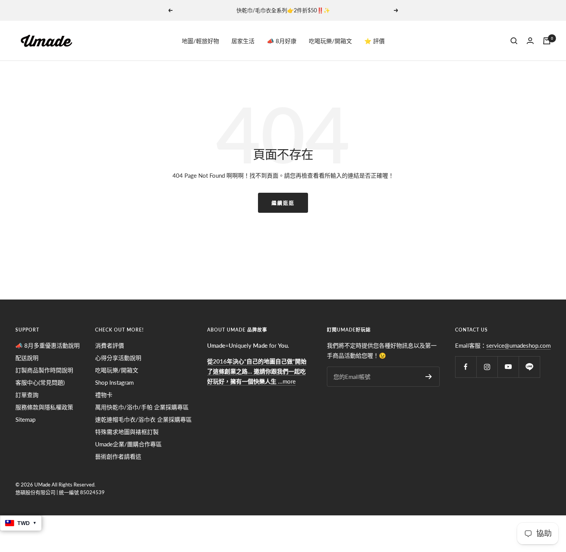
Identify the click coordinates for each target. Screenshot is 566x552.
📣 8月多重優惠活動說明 (47, 345)
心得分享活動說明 (118, 357)
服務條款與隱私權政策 (44, 407)
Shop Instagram (114, 382)
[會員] (530, 40)
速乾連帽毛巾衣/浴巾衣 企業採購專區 (143, 419)
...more (256, 371)
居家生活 (243, 40)
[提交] (428, 376)
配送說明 (27, 357)
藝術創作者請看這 (118, 456)
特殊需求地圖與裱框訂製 (127, 431)
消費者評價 (109, 345)
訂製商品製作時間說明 (44, 370)
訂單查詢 (27, 394)
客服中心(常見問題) (40, 382)
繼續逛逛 (283, 203)
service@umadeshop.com (518, 345)
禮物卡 (103, 394)
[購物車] (547, 40)
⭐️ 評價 (374, 40)
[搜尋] (514, 40)
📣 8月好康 (281, 40)
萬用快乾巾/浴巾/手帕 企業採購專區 (142, 407)
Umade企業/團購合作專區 (128, 444)
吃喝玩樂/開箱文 (330, 40)
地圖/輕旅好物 (200, 40)
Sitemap (25, 419)
